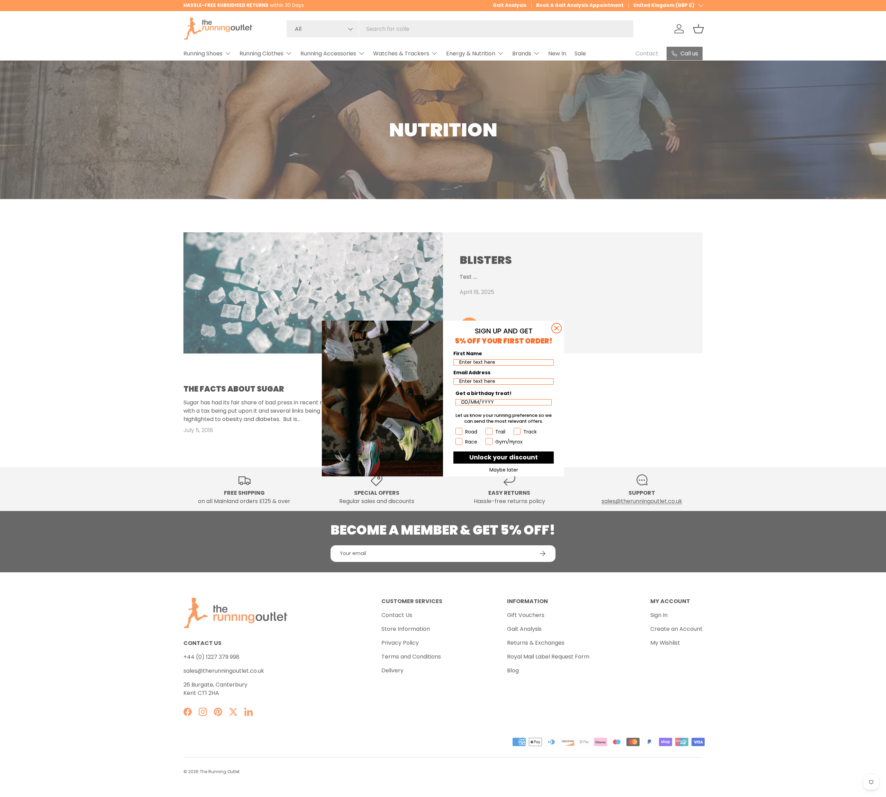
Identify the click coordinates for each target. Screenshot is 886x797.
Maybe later (503, 470)
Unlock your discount (503, 457)
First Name (467, 353)
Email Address (471, 372)
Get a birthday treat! (483, 393)
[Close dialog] (556, 328)
